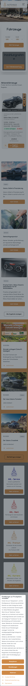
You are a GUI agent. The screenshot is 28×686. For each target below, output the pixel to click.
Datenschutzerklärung (12, 680)
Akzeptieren (13, 661)
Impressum (8, 683)
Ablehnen (13, 672)
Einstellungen (13, 667)
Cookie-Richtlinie (10, 677)
